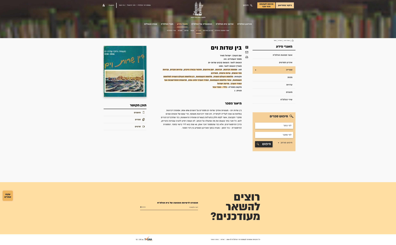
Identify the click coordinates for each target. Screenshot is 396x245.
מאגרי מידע (182, 24)
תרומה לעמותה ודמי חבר (266, 5)
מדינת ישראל (223, 84)
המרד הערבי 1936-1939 (198, 80)
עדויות (289, 85)
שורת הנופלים (150, 24)
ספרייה (280, 40)
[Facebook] (246, 47)
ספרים (138, 120)
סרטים (138, 127)
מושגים (137, 113)
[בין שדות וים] (125, 71)
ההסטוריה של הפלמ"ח (201, 24)
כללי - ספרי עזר (220, 87)
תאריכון (214, 73)
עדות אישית (224, 73)
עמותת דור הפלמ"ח (144, 5)
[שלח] (143, 207)
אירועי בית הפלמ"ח (224, 24)
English (111, 5)
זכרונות (218, 70)
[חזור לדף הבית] (293, 40)
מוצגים (289, 92)
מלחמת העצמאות (204, 77)
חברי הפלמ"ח (167, 24)
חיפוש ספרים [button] (279, 116)
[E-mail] (246, 52)
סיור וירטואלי (131, 5)
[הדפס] (246, 57)
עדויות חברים (176, 70)
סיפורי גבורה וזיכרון (193, 70)
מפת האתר (215, 239)
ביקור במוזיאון (285, 5)
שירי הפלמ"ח (286, 100)
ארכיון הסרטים (285, 62)
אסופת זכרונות (230, 70)
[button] (103, 5)
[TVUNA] (148, 239)
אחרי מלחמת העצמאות (220, 80)
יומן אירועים (208, 70)
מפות (290, 77)
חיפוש (266, 144)
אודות (223, 239)
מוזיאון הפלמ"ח (244, 24)
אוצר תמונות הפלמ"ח (282, 55)
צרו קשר (122, 5)
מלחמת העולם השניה (223, 77)
